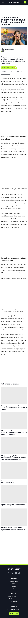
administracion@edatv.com (14, 609)
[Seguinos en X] (25, 2)
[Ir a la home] (14, 2)
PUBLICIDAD (14, 613)
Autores (14, 583)
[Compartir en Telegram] (11, 71)
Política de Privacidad (14, 596)
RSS (14, 588)
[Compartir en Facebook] (21, 71)
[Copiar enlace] (18, 71)
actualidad (5, 54)
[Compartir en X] (15, 71)
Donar (14, 586)
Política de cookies (14, 599)
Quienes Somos (14, 581)
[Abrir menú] (2, 2)
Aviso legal (14, 601)
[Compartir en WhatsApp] (8, 71)
